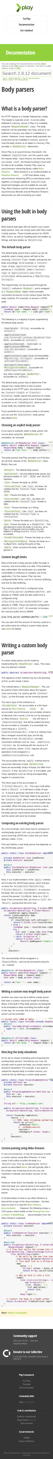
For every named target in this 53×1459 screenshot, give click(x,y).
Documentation (26, 24)
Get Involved (26, 30)
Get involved (26, 1423)
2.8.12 (43, 63)
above (24, 1167)
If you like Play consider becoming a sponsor (30, 1357)
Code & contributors (26, 1416)
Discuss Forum (20, 1340)
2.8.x (16, 65)
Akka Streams (18, 708)
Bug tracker (26, 1419)
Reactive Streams (10, 175)
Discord (34, 1340)
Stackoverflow (20, 1343)
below (14, 417)
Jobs (26, 1401)
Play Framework (26, 8)
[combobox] (26, 73)
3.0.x (18, 68)
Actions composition (17, 1312)
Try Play (26, 18)
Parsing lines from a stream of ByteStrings (25, 1213)
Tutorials (27, 1384)
